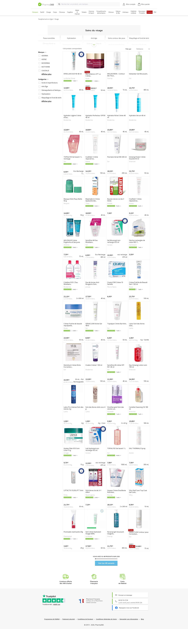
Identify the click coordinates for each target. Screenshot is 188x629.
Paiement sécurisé (68, 619)
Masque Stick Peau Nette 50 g (73, 200)
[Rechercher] (59, 4)
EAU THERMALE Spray (137, 448)
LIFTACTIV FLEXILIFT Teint (73, 491)
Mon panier (145, 4)
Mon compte (130, 4)
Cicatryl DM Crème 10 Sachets (115, 283)
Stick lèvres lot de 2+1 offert (93, 491)
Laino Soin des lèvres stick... (137, 325)
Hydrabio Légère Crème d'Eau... (72, 116)
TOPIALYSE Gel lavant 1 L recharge (73, 158)
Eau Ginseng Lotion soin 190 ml (138, 366)
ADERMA (45, 56)
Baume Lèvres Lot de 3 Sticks (115, 200)
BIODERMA (46, 63)
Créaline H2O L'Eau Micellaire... (71, 283)
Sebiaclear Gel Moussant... (138, 74)
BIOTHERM (46, 67)
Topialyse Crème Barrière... (117, 324)
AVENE (44, 59)
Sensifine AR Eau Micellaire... (91, 241)
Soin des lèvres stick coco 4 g (95, 408)
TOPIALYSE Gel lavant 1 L (116, 448)
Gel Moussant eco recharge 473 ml (113, 241)
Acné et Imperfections (50, 83)
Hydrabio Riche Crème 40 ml (116, 116)
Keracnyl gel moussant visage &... (115, 533)
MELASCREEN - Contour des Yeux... (116, 75)
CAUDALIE (45, 70)
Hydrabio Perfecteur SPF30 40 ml (95, 116)
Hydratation (46, 94)
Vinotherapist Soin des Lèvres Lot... (115, 408)
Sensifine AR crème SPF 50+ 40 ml (115, 366)
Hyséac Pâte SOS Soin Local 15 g (72, 449)
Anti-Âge (45, 86)
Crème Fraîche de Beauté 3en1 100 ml (138, 283)
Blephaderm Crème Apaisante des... (92, 200)
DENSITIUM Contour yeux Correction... (138, 533)
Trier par (128, 49)
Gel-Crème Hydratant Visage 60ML (93, 533)
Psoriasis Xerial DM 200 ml (117, 157)
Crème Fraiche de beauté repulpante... (73, 325)
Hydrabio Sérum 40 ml (137, 116)
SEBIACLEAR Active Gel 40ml (93, 325)
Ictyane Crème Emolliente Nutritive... (116, 491)
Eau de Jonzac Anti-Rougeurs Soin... (92, 283)
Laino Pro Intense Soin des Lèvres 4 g (73, 408)
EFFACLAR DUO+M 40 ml (73, 74)
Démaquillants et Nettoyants (52, 90)
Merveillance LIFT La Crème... (93, 75)
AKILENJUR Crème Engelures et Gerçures (72, 241)
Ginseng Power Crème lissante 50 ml (137, 158)
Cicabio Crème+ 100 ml (93, 365)
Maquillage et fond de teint (51, 98)
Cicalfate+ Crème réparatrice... (91, 158)
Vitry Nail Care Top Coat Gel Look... (138, 491)
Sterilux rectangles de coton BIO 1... (137, 241)
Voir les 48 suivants (106, 563)
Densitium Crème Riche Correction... (72, 366)
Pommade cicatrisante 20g (73, 532)
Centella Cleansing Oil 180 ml (138, 408)
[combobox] (88, 4)
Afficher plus (46, 74)
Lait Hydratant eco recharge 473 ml (92, 449)
